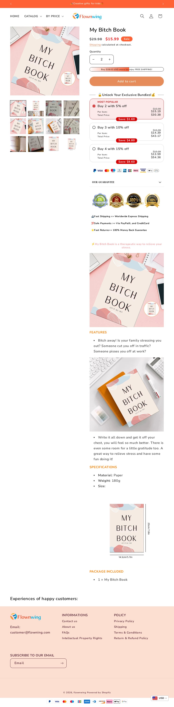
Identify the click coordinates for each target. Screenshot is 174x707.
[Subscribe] (61, 663)
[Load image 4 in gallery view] (71, 108)
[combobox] (160, 698)
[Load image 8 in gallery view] (71, 126)
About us (68, 627)
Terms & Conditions (128, 633)
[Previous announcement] (11, 4)
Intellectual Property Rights (82, 638)
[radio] (126, 110)
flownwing (80, 692)
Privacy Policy (124, 621)
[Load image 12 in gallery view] (71, 144)
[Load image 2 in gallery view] (36, 108)
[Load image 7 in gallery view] (54, 126)
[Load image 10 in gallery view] (36, 144)
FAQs (65, 633)
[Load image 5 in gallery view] (18, 126)
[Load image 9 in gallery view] (18, 144)
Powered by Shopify (99, 692)
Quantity (95, 51)
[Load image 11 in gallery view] (54, 144)
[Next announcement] (163, 4)
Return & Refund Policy (131, 638)
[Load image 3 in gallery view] (54, 108)
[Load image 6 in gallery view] (36, 126)
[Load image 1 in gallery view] (18, 108)
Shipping (95, 44)
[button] (33, 16)
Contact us (69, 621)
